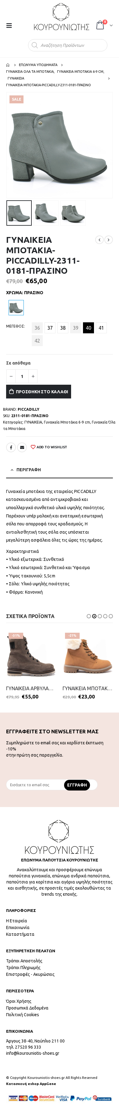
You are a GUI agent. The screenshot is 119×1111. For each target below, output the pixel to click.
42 (37, 340)
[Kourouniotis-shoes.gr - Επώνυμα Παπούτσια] (61, 16)
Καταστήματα (20, 934)
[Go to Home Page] (8, 64)
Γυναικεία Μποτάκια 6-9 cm (67, 422)
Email (22, 447)
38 (63, 328)
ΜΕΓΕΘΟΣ (15, 326)
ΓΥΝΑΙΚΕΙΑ (33, 422)
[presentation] (7, 145)
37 (50, 328)
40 (88, 328)
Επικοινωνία (18, 927)
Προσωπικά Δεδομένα (27, 1007)
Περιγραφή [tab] (28, 469)
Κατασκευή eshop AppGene (31, 1084)
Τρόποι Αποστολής (24, 960)
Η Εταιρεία (16, 920)
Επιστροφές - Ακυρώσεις (30, 974)
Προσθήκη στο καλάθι (42, 391)
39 (75, 328)
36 (37, 328)
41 (101, 328)
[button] (89, 616)
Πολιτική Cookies (22, 1014)
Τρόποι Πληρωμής (23, 967)
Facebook (11, 447)
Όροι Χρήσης (18, 1001)
